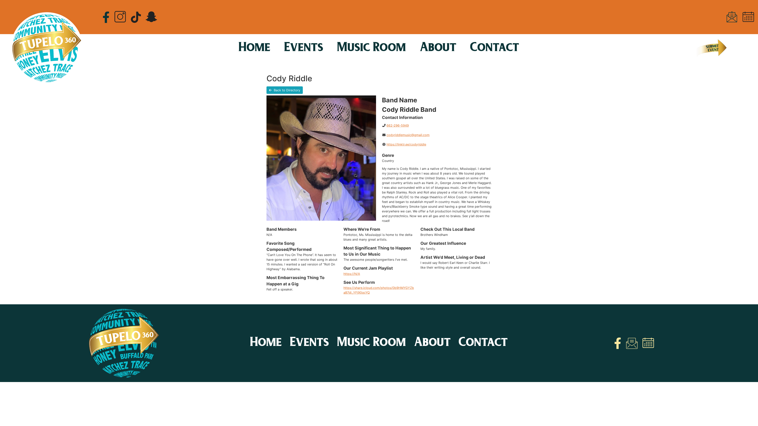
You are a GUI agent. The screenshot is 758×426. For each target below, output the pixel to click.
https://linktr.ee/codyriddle (406, 144)
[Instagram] (120, 17)
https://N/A (351, 274)
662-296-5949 (398, 125)
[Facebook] (106, 17)
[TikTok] (136, 17)
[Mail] (732, 17)
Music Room (371, 48)
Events (304, 48)
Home (255, 48)
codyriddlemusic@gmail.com (408, 135)
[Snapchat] (151, 17)
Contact (494, 48)
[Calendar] (748, 17)
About (438, 48)
